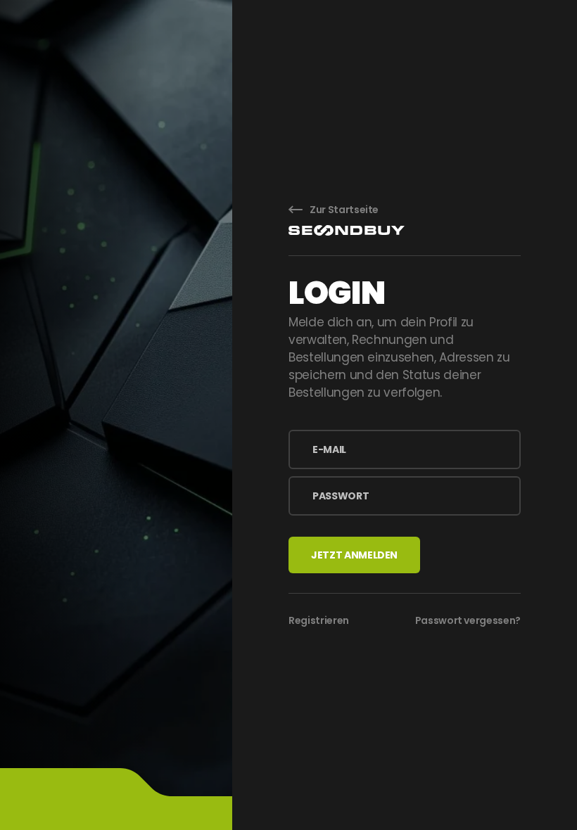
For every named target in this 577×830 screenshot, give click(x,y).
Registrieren (318, 620)
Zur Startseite (344, 210)
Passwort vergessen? (468, 620)
